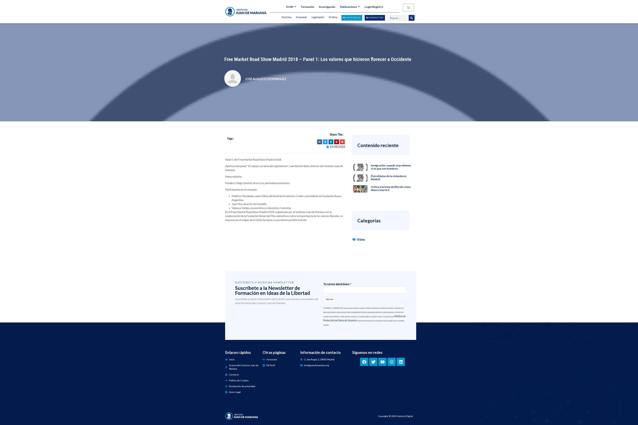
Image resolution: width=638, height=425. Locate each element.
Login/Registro (374, 6)
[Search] (412, 18)
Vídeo (361, 239)
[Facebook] (364, 362)
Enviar (329, 299)
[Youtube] (382, 362)
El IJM (289, 6)
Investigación (327, 6)
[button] (319, 141)
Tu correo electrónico (336, 284)
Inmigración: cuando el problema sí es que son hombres (391, 167)
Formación (307, 6)
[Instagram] (391, 362)
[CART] (408, 7)
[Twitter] (373, 362)
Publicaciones (348, 6)
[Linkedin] (401, 362)
